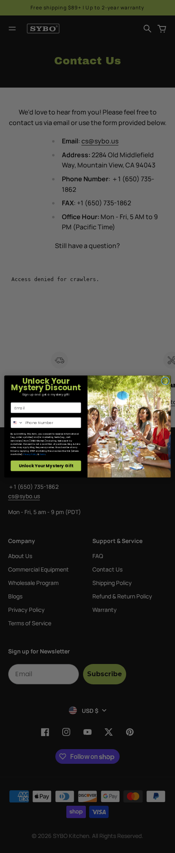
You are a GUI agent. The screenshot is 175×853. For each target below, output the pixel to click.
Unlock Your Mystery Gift (46, 466)
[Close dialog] (165, 381)
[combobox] (17, 423)
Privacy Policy (30, 454)
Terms (42, 454)
